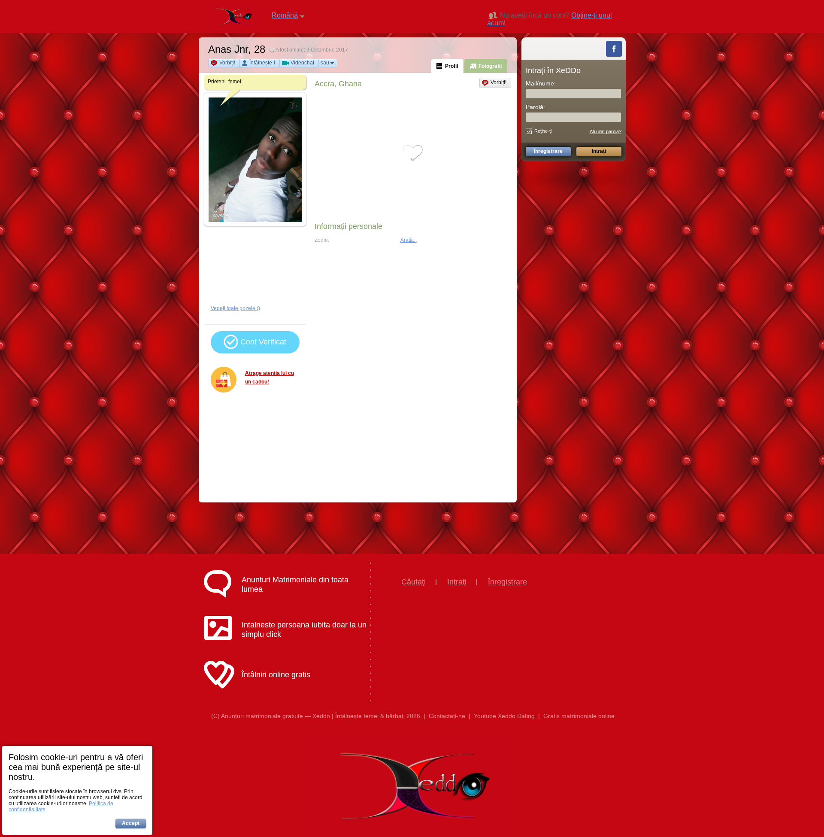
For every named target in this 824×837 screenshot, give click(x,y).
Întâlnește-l (262, 63)
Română (285, 15)
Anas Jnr (228, 49)
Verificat (263, 342)
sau (325, 63)
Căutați (413, 582)
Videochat (302, 63)
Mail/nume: (541, 83)
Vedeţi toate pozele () (235, 308)
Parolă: (535, 106)
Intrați (457, 582)
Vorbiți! (227, 63)
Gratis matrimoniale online (579, 715)
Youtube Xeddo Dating (504, 715)
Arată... (408, 240)
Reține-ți (542, 131)
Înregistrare (507, 582)
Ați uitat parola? (605, 131)
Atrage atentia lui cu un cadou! (269, 377)
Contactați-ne (447, 715)
